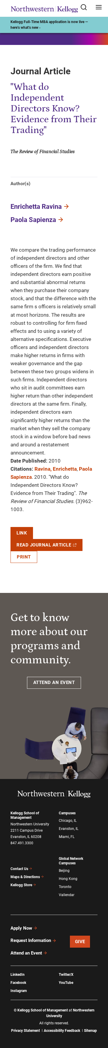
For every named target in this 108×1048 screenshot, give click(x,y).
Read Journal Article (43, 545)
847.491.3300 (21, 843)
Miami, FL (66, 837)
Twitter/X (66, 975)
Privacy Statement (25, 1031)
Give (80, 941)
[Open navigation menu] (98, 7)
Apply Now (21, 928)
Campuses (67, 813)
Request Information (30, 940)
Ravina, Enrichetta (55, 469)
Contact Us (19, 869)
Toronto (65, 887)
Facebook (18, 983)
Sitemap (90, 1031)
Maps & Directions (25, 877)
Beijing (64, 871)
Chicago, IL (67, 821)
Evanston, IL (68, 829)
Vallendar (66, 895)
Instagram (18, 991)
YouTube (66, 983)
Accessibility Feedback (62, 1031)
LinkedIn (17, 975)
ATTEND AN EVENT (54, 682)
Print (24, 557)
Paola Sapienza (33, 220)
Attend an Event (26, 953)
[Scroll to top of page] (98, 1017)
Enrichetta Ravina (36, 206)
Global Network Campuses (71, 861)
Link (21, 533)
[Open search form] (85, 7)
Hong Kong (68, 879)
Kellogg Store (21, 885)
